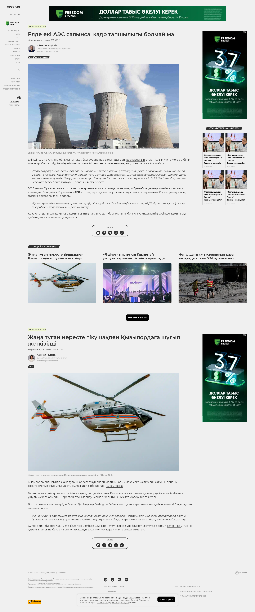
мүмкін (69, 217)
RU (11, 15)
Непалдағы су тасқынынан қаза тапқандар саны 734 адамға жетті (208, 256)
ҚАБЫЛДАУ (166, 599)
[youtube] (126, 580)
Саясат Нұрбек (41, 57)
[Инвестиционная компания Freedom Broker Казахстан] (12, 23)
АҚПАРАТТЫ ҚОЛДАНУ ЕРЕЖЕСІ (193, 596)
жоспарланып (135, 159)
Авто (18, 34)
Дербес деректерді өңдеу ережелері (196, 591)
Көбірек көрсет (137, 317)
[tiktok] (112, 580)
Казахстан (15, 102)
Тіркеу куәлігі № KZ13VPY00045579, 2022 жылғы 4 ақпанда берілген (55, 584)
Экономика (14, 55)
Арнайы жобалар (12, 85)
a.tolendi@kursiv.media (47, 361)
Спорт (17, 62)
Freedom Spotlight (11, 89)
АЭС (30, 57)
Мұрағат (112, 591)
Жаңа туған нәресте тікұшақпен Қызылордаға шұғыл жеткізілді (56, 256)
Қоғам (17, 48)
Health (17, 59)
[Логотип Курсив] (13, 7)
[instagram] (105, 580)
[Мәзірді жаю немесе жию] (19, 70)
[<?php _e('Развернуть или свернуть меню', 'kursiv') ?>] (19, 98)
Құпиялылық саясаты (190, 587)
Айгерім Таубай (47, 45)
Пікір (18, 38)
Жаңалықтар (14, 31)
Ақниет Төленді (46, 354)
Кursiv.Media (114, 485)
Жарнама (15, 82)
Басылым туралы (116, 587)
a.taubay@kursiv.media (47, 51)
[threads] (119, 580)
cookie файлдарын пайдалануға (113, 602)
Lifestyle (16, 52)
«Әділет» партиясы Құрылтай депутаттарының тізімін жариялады (134, 256)
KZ (19, 15)
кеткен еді (174, 525)
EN (15, 15)
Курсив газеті (14, 41)
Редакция (15, 78)
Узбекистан (14, 105)
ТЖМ (31, 367)
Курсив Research (12, 45)
